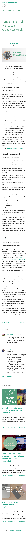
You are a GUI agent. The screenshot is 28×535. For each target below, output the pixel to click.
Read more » (22, 427)
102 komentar (11, 427)
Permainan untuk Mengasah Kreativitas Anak (13, 25)
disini (20, 234)
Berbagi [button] (22, 322)
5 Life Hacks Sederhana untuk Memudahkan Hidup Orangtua (13, 410)
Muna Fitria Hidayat (12, 350)
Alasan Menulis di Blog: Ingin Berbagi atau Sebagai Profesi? (14, 504)
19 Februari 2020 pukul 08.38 (15, 345)
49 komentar (11, 475)
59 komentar (11, 521)
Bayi (3, 10)
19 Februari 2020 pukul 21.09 (15, 372)
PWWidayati (10, 334)
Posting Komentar (7, 376)
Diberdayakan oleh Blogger (14, 530)
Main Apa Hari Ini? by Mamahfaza (9, 2)
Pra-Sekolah (11, 10)
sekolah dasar (6, 322)
